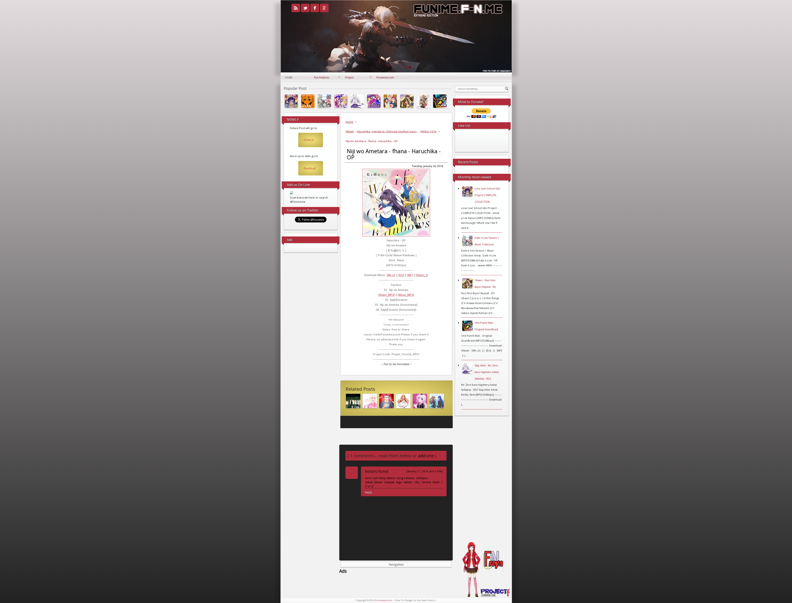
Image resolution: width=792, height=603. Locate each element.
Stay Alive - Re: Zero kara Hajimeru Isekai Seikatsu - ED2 (487, 372)
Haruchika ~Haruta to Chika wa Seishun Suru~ (387, 131)
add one (426, 455)
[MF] (410, 275)
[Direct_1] (422, 275)
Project (349, 77)
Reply (368, 492)
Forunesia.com (385, 77)
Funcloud (309, 168)
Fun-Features (321, 77)
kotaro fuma (376, 471)
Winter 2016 (428, 131)
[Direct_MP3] (386, 294)
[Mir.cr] (391, 275)
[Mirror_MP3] (406, 294)
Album (350, 131)
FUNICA (308, 140)
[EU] (401, 275)
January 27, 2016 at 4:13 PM (424, 471)
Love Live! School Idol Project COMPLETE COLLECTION (487, 195)
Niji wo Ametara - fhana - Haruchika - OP (394, 154)
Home (288, 77)
